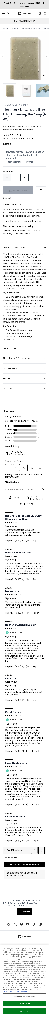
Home (5, 28)
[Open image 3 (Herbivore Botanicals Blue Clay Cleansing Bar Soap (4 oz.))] (42, 90)
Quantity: (8, 171)
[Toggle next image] (47, 56)
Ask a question (26, 138)
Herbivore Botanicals (31, 28)
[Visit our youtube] (28, 924)
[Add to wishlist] (41, 190)
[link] (40, 13)
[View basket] (45, 13)
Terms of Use (22, 991)
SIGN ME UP (24, 911)
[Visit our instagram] (21, 924)
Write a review (10, 138)
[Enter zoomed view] (44, 75)
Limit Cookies (24, 1003)
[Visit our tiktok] (34, 924)
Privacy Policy (8, 991)
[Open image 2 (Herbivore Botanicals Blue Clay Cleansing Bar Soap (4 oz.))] (26, 90)
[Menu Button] (3, 13)
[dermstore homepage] (24, 13)
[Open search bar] (8, 13)
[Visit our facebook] (9, 924)
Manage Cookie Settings (24, 996)
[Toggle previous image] (2, 56)
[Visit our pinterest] (40, 924)
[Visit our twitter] (15, 924)
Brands (15, 28)
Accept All (24, 1011)
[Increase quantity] (24, 177)
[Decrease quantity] (7, 177)
